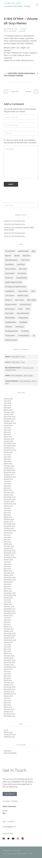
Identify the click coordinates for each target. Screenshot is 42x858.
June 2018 (7, 602)
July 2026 (7, 401)
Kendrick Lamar (22, 295)
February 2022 (9, 519)
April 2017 (7, 624)
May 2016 (7, 649)
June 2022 (7, 510)
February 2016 (9, 655)
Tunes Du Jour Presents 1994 (14, 224)
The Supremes (10, 335)
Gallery (25, 853)
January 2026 (8, 414)
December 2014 (10, 687)
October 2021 (9, 528)
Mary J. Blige (31, 300)
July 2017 (7, 617)
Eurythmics (9, 278)
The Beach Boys (10, 322)
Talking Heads (23, 318)
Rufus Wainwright (23, 313)
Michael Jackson (11, 304)
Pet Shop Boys (10, 309)
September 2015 (10, 667)
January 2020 (8, 575)
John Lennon (9, 295)
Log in (6, 730)
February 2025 (9, 439)
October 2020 (9, 555)
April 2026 (7, 407)
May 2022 (7, 512)
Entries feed (8, 732)
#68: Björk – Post (18, 356)
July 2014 (7, 698)
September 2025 (10, 423)
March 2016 (8, 653)
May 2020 (7, 566)
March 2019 (8, 591)
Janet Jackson (23, 291)
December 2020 (10, 550)
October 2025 (9, 421)
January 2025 (8, 441)
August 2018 (8, 597)
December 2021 (9, 524)
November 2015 (9, 662)
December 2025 (10, 416)
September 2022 (10, 503)
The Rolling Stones (11, 331)
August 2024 (8, 452)
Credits (14, 853)
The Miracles (19, 327)
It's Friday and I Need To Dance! (15, 287)
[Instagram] (18, 839)
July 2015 (7, 671)
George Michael (21, 278)
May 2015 (7, 676)
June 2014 (7, 700)
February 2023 (9, 492)
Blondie (16, 255)
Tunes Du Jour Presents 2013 (14, 236)
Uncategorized (10, 753)
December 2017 (9, 608)
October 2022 (9, 501)
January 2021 (8, 548)
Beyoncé (8, 255)
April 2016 (7, 651)
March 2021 (8, 544)
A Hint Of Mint (12, 73)
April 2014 (7, 705)
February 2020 (9, 573)
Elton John (22, 269)
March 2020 (8, 571)
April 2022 (7, 515)
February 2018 (9, 606)
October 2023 (9, 474)
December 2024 (10, 443)
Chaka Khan (25, 260)
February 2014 (9, 709)
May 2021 (7, 539)
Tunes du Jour (12, 3)
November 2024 (10, 445)
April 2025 (7, 434)
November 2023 (10, 472)
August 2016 (8, 642)
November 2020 (10, 553)
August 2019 (8, 582)
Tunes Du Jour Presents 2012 (14, 221)
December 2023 (10, 470)
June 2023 (7, 483)
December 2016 (10, 633)
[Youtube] (13, 839)
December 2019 (10, 577)
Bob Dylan (26, 255)
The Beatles (23, 322)
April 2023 (7, 488)
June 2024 (7, 457)
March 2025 (8, 436)
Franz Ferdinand (9, 75)
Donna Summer (10, 269)
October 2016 (9, 638)
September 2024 (10, 450)
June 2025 (7, 430)
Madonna (8, 300)
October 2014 (9, 691)
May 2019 (7, 586)
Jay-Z (33, 291)
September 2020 (10, 557)
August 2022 (8, 506)
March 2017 (8, 626)
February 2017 (9, 629)
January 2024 (8, 468)
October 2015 (9, 664)
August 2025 (8, 425)
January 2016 (8, 658)
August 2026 (8, 398)
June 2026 (7, 403)
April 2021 (7, 541)
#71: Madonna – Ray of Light (22, 375)
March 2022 (8, 517)
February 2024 (9, 465)
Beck (33, 251)
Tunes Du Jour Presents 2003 (14, 233)
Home (4, 853)
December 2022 (10, 497)
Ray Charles (9, 313)
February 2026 (9, 412)
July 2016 (7, 644)
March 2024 (8, 463)
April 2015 (7, 678)
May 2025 (7, 432)
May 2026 (7, 405)
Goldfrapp (19, 75)
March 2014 (8, 707)
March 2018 (8, 604)
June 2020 (7, 564)
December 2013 (9, 714)
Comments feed (10, 734)
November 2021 (9, 526)
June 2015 (7, 673)
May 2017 (7, 622)
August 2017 (8, 615)
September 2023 (10, 477)
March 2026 (8, 410)
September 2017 (10, 613)
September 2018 (10, 595)
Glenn (25, 29)
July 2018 (7, 600)
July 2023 (7, 481)
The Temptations (23, 335)
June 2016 (7, 646)
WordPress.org (9, 737)
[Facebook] (4, 839)
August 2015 (8, 669)
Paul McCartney (25, 304)
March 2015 (8, 680)
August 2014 (8, 696)
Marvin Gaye (19, 300)
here (9, 55)
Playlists (19, 853)
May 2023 (7, 486)
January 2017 (8, 631)
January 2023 (8, 495)
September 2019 (10, 579)
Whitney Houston (11, 340)
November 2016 (10, 635)
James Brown (9, 291)
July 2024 (7, 454)
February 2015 (9, 682)
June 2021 (7, 537)
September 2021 (10, 530)
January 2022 (8, 521)
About (9, 853)
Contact (30, 853)
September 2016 (10, 640)
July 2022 (7, 508)
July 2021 (7, 535)
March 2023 (8, 490)
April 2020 (7, 568)
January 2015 (8, 684)
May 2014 (7, 702)
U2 (34, 335)
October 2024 (9, 448)
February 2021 (9, 546)
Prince (20, 309)
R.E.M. (28, 309)
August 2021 (8, 533)
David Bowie (9, 264)
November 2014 (10, 689)
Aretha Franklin (23, 251)
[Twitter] (8, 839)
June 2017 (7, 620)
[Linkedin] (23, 839)
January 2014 (8, 711)
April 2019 (7, 588)
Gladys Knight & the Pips (13, 282)
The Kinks (8, 327)
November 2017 (9, 611)
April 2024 (7, 461)
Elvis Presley (22, 273)
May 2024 (7, 459)
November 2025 (10, 419)
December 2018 (10, 593)
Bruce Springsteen (11, 260)
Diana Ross (21, 264)
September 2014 (10, 693)
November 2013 (9, 716)
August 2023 (8, 479)
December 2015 (9, 660)
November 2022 (10, 499)
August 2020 (8, 559)
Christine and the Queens (26, 73)
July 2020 (7, 562)
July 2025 (7, 427)
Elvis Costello (9, 273)
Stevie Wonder (10, 318)
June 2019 (7, 584)
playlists (22, 31)
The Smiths (25, 331)
